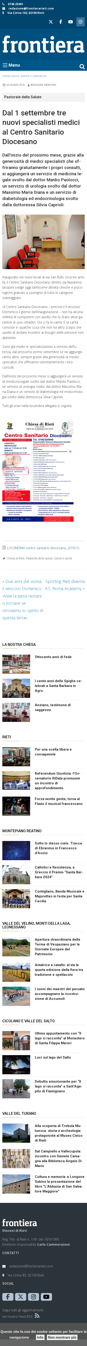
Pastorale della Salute (39, 558)
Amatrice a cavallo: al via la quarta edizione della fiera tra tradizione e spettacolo (59, 970)
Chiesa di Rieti (16, 558)
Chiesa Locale (10, 76)
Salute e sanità (63, 558)
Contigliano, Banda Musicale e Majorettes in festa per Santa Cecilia (59, 896)
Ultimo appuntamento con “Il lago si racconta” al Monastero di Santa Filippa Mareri (60, 1038)
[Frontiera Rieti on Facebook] (60, 22)
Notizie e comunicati (34, 76)
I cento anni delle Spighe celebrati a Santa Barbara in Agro (58, 686)
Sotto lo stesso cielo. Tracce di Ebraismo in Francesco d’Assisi (58, 848)
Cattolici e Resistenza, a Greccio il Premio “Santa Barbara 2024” (59, 872)
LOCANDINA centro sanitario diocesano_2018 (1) (43, 548)
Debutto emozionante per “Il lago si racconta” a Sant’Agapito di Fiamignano (58, 1086)
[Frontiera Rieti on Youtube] (70, 22)
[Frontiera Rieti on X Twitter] (51, 22)
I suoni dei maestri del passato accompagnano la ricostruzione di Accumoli (60, 994)
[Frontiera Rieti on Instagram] (80, 21)
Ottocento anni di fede (53, 657)
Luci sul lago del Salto (53, 1057)
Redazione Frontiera (43, 84)
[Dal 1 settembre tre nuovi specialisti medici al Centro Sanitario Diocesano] (43, 242)
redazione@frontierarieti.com (31, 8)
